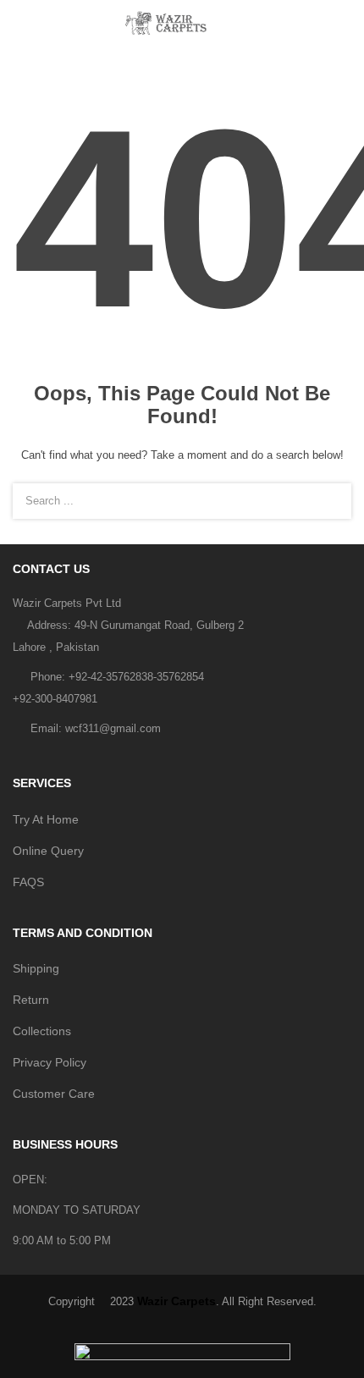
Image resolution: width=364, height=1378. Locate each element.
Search (328, 501)
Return (31, 999)
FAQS (28, 882)
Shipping (36, 968)
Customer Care (54, 1093)
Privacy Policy (49, 1062)
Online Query (48, 850)
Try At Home (46, 819)
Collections (42, 1031)
